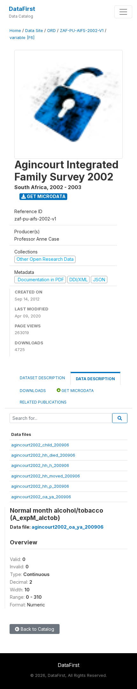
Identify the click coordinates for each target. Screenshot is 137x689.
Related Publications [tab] (43, 402)
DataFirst (22, 8)
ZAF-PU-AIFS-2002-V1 (82, 30)
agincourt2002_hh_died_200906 (43, 455)
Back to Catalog (36, 629)
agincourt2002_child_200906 (40, 444)
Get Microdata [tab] (77, 390)
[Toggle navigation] (123, 11)
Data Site (34, 30)
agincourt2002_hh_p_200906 (40, 486)
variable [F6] (22, 37)
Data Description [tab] (95, 378)
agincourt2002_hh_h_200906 (40, 465)
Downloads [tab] (33, 390)
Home (15, 30)
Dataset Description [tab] (42, 377)
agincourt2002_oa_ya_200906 (41, 496)
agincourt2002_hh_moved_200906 (45, 475)
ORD (51, 30)
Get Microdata (46, 196)
